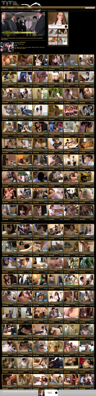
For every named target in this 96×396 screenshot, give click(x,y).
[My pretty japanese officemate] (71, 357)
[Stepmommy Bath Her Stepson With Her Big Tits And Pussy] (25, 357)
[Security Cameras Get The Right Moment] (9, 241)
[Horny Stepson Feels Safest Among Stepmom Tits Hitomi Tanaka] (86, 138)
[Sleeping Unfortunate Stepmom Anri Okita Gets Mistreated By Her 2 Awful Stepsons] (9, 374)
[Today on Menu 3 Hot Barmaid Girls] (71, 105)
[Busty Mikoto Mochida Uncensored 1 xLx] (9, 224)
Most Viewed (21, 7)
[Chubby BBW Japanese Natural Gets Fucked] (56, 257)
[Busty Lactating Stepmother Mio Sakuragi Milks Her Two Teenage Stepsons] (71, 138)
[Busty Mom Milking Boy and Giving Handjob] (40, 357)
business (29, 47)
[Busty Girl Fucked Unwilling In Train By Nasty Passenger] (56, 357)
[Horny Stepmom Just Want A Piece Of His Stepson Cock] (86, 71)
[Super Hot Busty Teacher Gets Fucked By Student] (40, 105)
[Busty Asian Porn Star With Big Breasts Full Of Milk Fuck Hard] (71, 205)
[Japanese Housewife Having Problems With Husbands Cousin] (71, 324)
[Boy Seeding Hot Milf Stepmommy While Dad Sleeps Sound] (9, 138)
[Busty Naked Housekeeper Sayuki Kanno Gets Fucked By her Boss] (25, 71)
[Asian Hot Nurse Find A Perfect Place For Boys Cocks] (71, 121)
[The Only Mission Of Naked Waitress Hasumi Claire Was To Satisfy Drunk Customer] (86, 307)
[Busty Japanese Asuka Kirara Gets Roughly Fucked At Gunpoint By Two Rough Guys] (25, 324)
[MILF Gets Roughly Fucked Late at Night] (40, 138)
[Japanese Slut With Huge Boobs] (86, 105)
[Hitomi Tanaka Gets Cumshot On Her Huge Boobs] (56, 71)
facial (20, 48)
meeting (33, 47)
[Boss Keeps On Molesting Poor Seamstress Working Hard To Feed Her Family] (71, 241)
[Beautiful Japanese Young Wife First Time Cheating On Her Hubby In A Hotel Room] (9, 88)
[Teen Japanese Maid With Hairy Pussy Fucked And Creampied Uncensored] (71, 307)
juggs (18, 48)
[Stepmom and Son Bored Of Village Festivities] (71, 341)
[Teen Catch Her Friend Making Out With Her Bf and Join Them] (25, 307)
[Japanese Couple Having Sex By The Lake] (86, 324)
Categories (11, 7)
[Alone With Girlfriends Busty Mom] (9, 121)
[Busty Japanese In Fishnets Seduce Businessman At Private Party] (56, 55)
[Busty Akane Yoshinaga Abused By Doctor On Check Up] (40, 88)
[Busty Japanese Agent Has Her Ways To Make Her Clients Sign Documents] (40, 188)
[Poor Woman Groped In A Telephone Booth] (86, 257)
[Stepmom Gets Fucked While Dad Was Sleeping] (9, 341)
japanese (18, 47)
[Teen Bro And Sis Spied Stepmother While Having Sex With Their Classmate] (71, 374)
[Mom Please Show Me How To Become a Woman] (9, 171)
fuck (38, 47)
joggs (15, 48)
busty (43, 47)
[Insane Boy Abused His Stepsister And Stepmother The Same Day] (86, 55)
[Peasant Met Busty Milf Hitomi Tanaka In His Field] (56, 88)
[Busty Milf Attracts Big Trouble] (25, 257)
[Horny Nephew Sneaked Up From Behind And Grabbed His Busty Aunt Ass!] (71, 257)
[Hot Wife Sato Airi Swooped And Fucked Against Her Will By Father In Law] (25, 138)
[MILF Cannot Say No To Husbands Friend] (9, 55)
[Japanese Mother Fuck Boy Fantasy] (9, 357)
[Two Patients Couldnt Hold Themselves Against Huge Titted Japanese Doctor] (56, 291)
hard (36, 47)
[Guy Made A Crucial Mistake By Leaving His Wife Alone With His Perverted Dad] (56, 241)
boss (26, 47)
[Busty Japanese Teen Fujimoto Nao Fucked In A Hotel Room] (25, 291)
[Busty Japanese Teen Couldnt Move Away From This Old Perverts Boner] (25, 274)
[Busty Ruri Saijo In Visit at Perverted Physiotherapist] (56, 188)
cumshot (23, 48)
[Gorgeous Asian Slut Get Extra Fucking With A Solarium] (40, 374)
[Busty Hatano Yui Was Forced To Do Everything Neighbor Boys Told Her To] (71, 291)
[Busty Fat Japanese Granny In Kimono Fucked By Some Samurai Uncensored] (86, 374)
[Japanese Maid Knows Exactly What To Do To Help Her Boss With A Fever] (25, 188)
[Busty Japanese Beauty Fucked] (25, 374)
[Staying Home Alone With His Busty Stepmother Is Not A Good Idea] (71, 88)
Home (3, 7)
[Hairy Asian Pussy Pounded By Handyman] (25, 88)
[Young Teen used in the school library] (9, 105)
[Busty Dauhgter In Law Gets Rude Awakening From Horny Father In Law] (40, 224)
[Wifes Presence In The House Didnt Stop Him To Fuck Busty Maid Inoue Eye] (40, 341)
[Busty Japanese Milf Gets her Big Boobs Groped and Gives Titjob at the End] (56, 138)
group (41, 47)
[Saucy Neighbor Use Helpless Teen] (25, 105)
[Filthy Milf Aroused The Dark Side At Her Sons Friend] (56, 105)
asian (21, 47)
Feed (29, 7)
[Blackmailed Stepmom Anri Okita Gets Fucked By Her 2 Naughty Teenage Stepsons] (9, 71)
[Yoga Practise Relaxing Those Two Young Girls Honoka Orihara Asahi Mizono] (56, 374)
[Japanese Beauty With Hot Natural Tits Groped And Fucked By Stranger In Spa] (86, 291)
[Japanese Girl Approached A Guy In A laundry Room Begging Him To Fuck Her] (86, 171)
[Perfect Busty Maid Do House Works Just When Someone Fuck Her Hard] (56, 224)
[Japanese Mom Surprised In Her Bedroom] (86, 88)
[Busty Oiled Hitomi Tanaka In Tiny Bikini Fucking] (9, 188)
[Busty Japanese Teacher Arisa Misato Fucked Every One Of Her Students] (86, 341)
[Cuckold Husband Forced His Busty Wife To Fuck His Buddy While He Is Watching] (71, 171)
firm (24, 47)
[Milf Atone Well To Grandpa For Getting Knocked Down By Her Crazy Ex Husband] (9, 291)
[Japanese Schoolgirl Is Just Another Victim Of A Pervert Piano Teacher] (25, 121)
